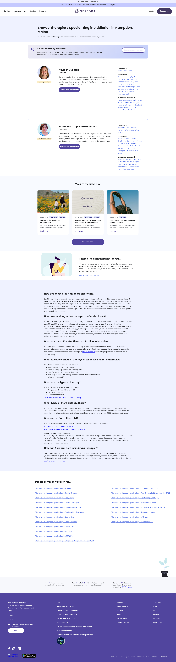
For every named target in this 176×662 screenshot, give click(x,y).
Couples (156, 618)
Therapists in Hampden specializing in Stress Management (133, 503)
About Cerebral (30, 11)
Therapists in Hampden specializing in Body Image (54, 498)
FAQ (154, 610)
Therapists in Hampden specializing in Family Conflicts (56, 522)
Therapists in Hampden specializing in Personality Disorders (134, 488)
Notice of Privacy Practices (67, 610)
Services (7, 11)
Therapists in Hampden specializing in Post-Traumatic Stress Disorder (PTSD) (141, 493)
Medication (157, 622)
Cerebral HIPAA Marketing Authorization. (22, 625)
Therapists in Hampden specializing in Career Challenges (57, 503)
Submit (16, 630)
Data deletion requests (89, 1)
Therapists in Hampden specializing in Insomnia (53, 531)
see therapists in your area (54, 461)
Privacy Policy (62, 622)
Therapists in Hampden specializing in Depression (54, 517)
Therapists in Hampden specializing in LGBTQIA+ (54, 536)
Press (119, 614)
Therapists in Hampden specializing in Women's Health (132, 522)
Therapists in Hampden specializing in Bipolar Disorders (56, 493)
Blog (155, 606)
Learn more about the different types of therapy (63, 397)
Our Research (122, 618)
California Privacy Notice (66, 614)
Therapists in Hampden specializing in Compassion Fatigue (58, 507)
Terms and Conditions (66, 618)
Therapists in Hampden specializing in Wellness (129, 517)
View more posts (88, 242)
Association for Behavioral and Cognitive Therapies (64, 429)
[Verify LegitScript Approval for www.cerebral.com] (61, 644)
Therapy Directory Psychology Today (59, 426)
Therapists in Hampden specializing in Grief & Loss (54, 526)
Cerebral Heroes (123, 622)
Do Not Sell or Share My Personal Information (74, 626)
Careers (120, 610)
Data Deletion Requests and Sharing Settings (75, 635)
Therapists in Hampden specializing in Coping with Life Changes (60, 512)
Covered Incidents (64, 631)
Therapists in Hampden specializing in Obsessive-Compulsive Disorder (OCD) (65, 541)
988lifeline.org (127, 587)
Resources (43, 11)
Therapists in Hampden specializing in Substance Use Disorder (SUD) (138, 507)
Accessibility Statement (66, 606)
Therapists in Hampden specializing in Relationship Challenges (135, 498)
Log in (151, 11)
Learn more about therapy (89, 275)
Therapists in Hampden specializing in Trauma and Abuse (133, 512)
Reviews (156, 614)
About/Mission (122, 606)
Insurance (17, 11)
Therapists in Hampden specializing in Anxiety (53, 488)
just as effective (88, 352)
